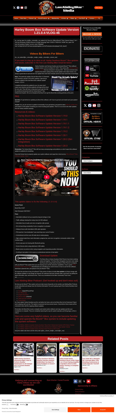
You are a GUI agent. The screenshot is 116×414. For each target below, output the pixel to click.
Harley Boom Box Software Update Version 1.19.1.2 (43, 127)
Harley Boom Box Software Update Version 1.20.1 (42, 135)
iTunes (20, 291)
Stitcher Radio (22, 296)
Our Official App (22, 292)
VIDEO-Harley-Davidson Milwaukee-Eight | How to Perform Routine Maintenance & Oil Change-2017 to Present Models (23, 362)
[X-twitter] (14, 7)
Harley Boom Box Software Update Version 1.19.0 (42, 115)
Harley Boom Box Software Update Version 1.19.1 (42, 119)
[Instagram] (25, 7)
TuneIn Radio (22, 300)
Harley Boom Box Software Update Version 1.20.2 (42, 139)
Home (16, 18)
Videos (72, 18)
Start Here (23, 18)
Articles (63, 18)
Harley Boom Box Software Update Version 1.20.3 (42, 145)
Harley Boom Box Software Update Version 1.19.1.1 (43, 123)
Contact (91, 18)
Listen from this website (24, 298)
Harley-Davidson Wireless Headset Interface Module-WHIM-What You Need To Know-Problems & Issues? (46, 361)
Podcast (31, 18)
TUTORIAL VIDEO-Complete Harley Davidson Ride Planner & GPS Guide (39, 328)
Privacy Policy (79, 389)
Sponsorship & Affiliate (87, 386)
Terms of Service (79, 391)
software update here (71, 104)
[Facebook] (18, 7)
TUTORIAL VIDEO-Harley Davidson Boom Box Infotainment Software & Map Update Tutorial (44, 327)
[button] (99, 18)
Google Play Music (23, 294)
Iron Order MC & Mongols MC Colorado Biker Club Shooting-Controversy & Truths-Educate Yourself (91, 361)
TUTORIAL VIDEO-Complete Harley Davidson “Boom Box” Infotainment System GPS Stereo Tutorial (46, 325)
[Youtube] (22, 7)
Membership (55, 18)
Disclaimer (78, 393)
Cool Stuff (82, 18)
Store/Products (42, 18)
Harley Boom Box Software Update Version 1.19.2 (42, 131)
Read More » (16, 369)
